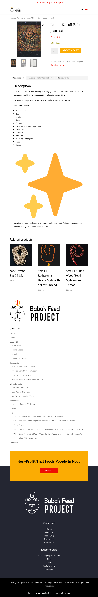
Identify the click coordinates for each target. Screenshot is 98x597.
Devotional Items (23, 18)
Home (12, 18)
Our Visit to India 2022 (22, 387)
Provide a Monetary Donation (24, 366)
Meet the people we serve (49, 555)
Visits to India (16, 383)
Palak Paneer (18, 425)
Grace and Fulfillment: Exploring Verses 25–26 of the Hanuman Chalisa (44, 420)
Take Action (15, 362)
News (14, 408)
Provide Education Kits (21, 375)
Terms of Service (62, 592)
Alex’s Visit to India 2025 (23, 396)
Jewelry (15, 354)
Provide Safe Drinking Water (24, 370)
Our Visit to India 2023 (22, 391)
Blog (14, 412)
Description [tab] (18, 77)
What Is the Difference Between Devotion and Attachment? (39, 416)
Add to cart (70, 50)
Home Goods (17, 349)
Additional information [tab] (40, 77)
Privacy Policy (34, 592)
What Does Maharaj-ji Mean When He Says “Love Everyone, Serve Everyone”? (47, 433)
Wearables (16, 345)
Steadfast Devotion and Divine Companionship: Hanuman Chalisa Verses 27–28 (48, 429)
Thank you (49, 569)
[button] (43, 25)
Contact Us (14, 442)
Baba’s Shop (15, 341)
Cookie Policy (47, 592)
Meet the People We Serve (23, 404)
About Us (14, 337)
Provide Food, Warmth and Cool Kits (27, 379)
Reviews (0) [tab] (63, 77)
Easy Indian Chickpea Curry (25, 438)
